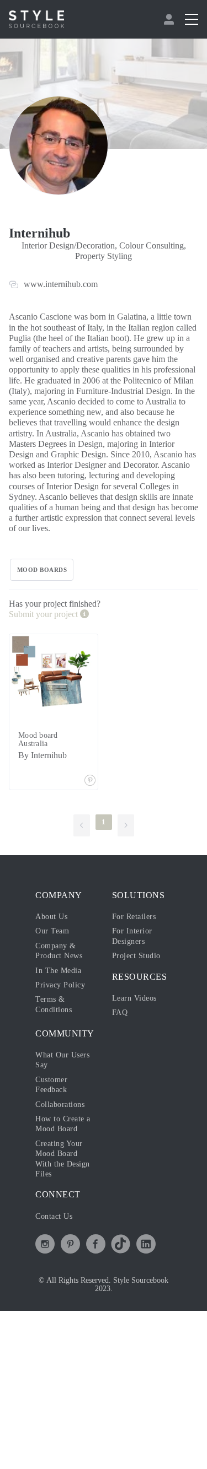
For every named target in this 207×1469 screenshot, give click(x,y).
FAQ (120, 1012)
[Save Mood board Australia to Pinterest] (89, 781)
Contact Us (53, 1216)
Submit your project (44, 614)
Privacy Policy (60, 985)
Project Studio (136, 956)
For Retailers (134, 916)
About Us (51, 916)
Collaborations (59, 1104)
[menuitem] (170, 19)
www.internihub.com (61, 284)
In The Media (58, 970)
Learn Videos (134, 998)
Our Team (52, 931)
